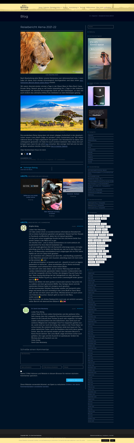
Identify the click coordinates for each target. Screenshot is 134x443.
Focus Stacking (103, 237)
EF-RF (91, 232)
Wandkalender (93, 264)
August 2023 (91, 324)
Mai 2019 (90, 408)
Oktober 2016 (91, 418)
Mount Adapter (102, 245)
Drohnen (90, 145)
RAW (100, 251)
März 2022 (90, 360)
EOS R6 (102, 234)
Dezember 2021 (92, 367)
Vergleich (100, 262)
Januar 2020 (91, 406)
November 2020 (92, 391)
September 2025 (92, 290)
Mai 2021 (90, 379)
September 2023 (92, 321)
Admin (89, 202)
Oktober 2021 (91, 370)
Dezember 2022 (92, 341)
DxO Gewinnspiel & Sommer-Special (97, 170)
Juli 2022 (90, 350)
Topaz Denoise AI (101, 259)
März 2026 (90, 278)
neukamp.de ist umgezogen (95, 192)
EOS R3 (97, 232)
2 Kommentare (61, 159)
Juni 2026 (90, 275)
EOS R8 (109, 234)
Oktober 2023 (91, 319)
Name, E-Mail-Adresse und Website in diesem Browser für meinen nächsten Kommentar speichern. (49, 375)
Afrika (30, 158)
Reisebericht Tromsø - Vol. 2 (95, 178)
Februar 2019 (91, 411)
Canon (91, 226)
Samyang (92, 256)
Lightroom (106, 240)
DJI (107, 226)
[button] (22, 154)
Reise (106, 251)
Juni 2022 (90, 353)
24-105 (91, 215)
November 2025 (92, 285)
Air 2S (91, 218)
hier (47, 144)
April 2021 (90, 382)
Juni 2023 (90, 328)
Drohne (91, 229)
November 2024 (92, 304)
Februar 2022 (91, 362)
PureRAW (101, 248)
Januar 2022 (91, 365)
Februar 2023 (91, 336)
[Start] (90, 15)
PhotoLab (92, 248)
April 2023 (90, 331)
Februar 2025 (91, 302)
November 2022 (92, 343)
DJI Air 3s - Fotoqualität (99, 202)
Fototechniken (92, 149)
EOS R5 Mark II (93, 234)
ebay (105, 229)
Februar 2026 (91, 280)
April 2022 (90, 358)
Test (91, 259)
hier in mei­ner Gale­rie (59, 146)
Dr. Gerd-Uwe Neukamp (29, 159)
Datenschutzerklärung (95, 435)
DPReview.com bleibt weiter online (31, 196)
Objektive (90, 157)
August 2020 (91, 399)
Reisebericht (93, 253)
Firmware (92, 237)
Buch (89, 142)
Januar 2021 (91, 389)
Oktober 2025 (91, 287)
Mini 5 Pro (92, 245)
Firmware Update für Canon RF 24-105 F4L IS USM (100, 181)
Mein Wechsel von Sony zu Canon (51, 212)
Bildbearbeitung (92, 140)
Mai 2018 (90, 413)
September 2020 (92, 396)
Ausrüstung (91, 137)
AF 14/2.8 (98, 215)
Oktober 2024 (91, 307)
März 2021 (90, 384)
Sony (99, 256)
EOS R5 (105, 232)
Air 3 (97, 218)
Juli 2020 (90, 401)
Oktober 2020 (91, 394)
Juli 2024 (90, 314)
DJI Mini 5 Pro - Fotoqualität (95, 189)
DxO (99, 229)
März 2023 (90, 333)
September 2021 (92, 372)
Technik (90, 161)
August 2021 (91, 374)
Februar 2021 (91, 387)
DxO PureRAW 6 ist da (93, 176)
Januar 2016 (91, 420)
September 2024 (92, 309)
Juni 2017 (90, 416)
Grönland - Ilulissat (73, 194)
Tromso (91, 262)
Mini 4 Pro (101, 243)
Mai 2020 (90, 404)
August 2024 (91, 311)
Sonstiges (90, 159)
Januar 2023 (91, 338)
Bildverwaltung (94, 224)
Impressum (105, 435)
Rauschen (92, 251)
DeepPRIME (100, 226)
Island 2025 (91, 194)
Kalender (90, 152)
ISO (90, 240)
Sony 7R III (107, 256)
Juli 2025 (90, 295)
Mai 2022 (90, 355)
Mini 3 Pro (92, 243)
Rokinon (102, 253)
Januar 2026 (91, 282)
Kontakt (111, 435)
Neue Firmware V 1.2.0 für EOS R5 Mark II (98, 183)
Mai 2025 (90, 297)
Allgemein (50, 159)
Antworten (80, 226)
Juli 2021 (90, 377)
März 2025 (90, 299)
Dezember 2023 (92, 316)
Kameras (90, 154)
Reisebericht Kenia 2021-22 (106, 15)
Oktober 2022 (91, 345)
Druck (89, 147)
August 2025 (91, 292)
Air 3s (104, 218)
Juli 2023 (90, 326)
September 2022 (92, 348)
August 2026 (91, 273)
